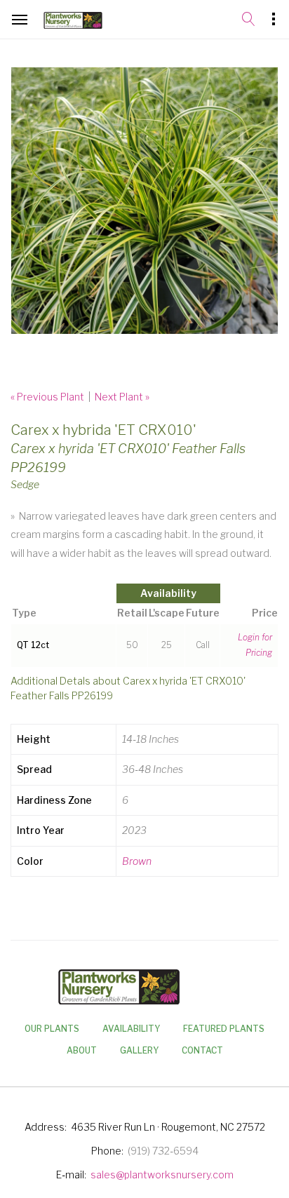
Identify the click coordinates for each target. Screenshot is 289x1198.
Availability (131, 1028)
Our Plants (52, 1028)
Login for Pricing (255, 645)
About (82, 1050)
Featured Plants (223, 1028)
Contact (202, 1050)
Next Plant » (122, 397)
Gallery (139, 1050)
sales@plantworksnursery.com (162, 1174)
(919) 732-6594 (163, 1151)
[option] (144, 200)
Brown (137, 861)
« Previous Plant (47, 397)
